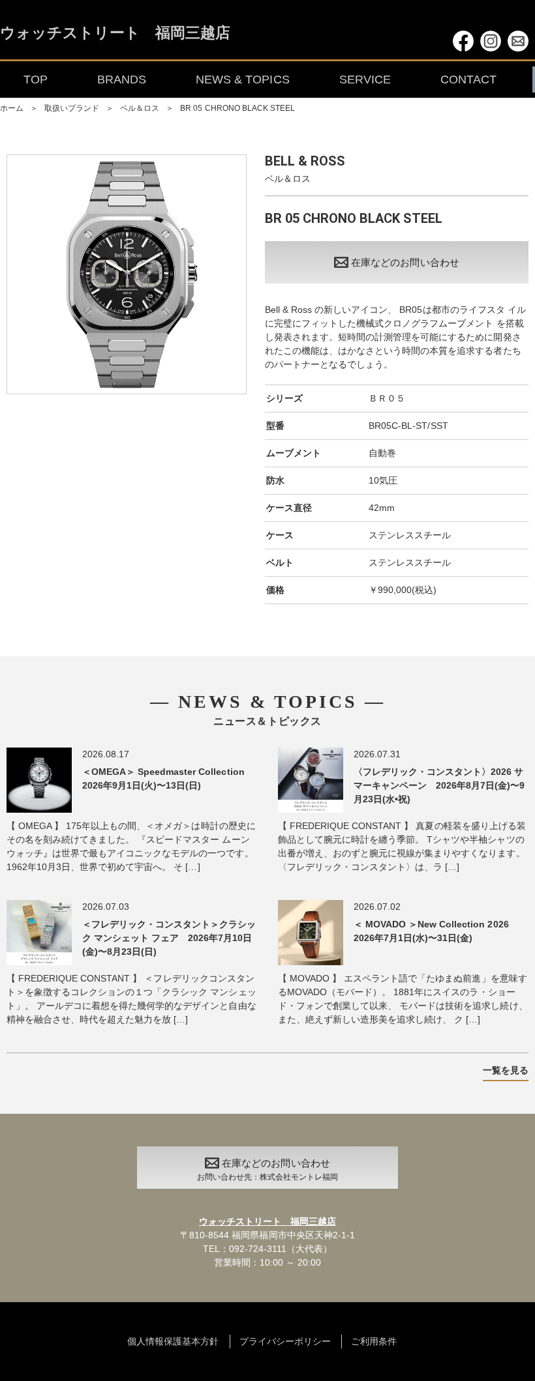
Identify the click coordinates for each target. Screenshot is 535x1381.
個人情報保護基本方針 (173, 1341)
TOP (35, 79)
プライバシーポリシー (285, 1341)
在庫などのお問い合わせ (405, 262)
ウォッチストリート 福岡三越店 (115, 33)
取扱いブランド (71, 108)
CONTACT (468, 79)
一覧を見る (505, 1070)
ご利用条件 (374, 1341)
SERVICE (365, 79)
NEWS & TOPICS (242, 79)
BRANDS (121, 79)
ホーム (11, 108)
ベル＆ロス (139, 108)
